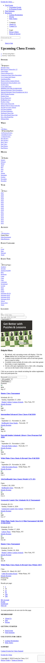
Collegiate (4, 282)
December (3, 181)
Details (3, 404)
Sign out (3, 606)
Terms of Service (14, 34)
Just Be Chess (5, 84)
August (3, 173)
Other (2, 289)
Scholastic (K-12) (6, 293)
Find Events (9, 5)
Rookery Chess (5, 102)
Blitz (2, 272)
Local (2, 249)
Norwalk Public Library (9, 446)
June (2, 169)
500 (6, 596)
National (3, 253)
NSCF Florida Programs (7, 94)
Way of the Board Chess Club (9, 115)
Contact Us (13, 26)
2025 (2, 196)
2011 (2, 223)
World (2, 255)
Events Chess (6, 655)
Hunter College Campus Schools (10, 81)
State (2, 251)
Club (2, 280)
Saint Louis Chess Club (7, 103)
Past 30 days (4, 146)
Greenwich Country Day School (12, 509)
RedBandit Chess (6, 100)
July (2, 171)
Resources (8, 13)
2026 (2, 195)
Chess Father (4, 71)
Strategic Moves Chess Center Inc (10, 105)
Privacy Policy (14, 32)
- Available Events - (6, 134)
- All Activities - (5, 233)
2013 (2, 219)
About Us (12, 24)
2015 (2, 215)
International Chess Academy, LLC (11, 83)
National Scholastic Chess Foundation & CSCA (14, 92)
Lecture (3, 286)
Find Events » (6, 319)
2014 (2, 217)
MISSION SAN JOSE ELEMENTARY (11, 88)
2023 (2, 200)
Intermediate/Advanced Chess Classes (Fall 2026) (18, 414)
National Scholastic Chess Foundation (11, 90)
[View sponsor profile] (2, 385)
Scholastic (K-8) (5, 297)
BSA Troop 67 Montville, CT (9, 69)
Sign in (7, 43)
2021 (2, 204)
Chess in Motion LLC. (7, 73)
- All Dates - (4, 129)
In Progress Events (15, 9)
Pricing (11, 17)
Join (11, 43)
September (4, 175)
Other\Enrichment (6, 237)
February (3, 162)
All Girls (3, 268)
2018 (2, 210)
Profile (3, 602)
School (3, 301)
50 (6, 592)
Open (2, 287)
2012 (2, 221)
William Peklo (5, 119)
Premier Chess (5, 96)
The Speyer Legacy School (8, 107)
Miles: (2, 315)
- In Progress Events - (7, 133)
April (2, 165)
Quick (2, 291)
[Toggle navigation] (13, 2)
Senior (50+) (4, 303)
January (3, 160)
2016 (2, 214)
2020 (2, 206)
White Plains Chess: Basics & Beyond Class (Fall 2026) (20, 458)
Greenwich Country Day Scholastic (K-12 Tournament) (20, 500)
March (2, 164)
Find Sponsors (10, 11)
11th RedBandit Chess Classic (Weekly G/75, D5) (18, 479)
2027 (2, 193)
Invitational (4, 284)
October (3, 177)
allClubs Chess (5, 67)
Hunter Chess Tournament (10, 393)
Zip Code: (4, 317)
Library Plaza (6, 532)
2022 (2, 202)
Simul (2, 305)
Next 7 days (4, 142)
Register (8, 404)
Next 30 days (4, 140)
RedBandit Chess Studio (10, 423)
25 (6, 591)
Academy (3, 267)
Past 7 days (4, 144)
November (4, 179)
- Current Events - (6, 136)
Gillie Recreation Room (9, 467)
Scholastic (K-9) (5, 299)
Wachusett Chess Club (7, 113)
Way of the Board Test (7, 117)
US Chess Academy (6, 109)
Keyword (4, 377)
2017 (2, 212)
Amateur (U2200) (6, 270)
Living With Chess (6, 86)
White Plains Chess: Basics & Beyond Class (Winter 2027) (21, 565)
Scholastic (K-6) (5, 295)
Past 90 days (4, 148)
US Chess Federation (7, 111)
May (2, 167)
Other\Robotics (5, 239)
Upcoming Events (15, 7)
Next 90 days (4, 138)
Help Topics (13, 19)
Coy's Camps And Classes (8, 77)
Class (2, 278)
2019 (2, 208)
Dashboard (4, 604)
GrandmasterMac (5, 79)
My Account (5, 600)
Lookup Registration (16, 15)
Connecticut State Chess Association (11, 75)
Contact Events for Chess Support (12, 651)
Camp (2, 276)
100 (6, 594)
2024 (2, 198)
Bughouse (4, 274)
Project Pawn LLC (6, 98)
